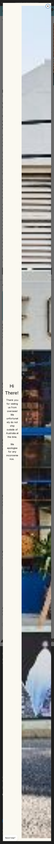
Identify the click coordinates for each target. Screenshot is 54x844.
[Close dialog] (48, 6)
